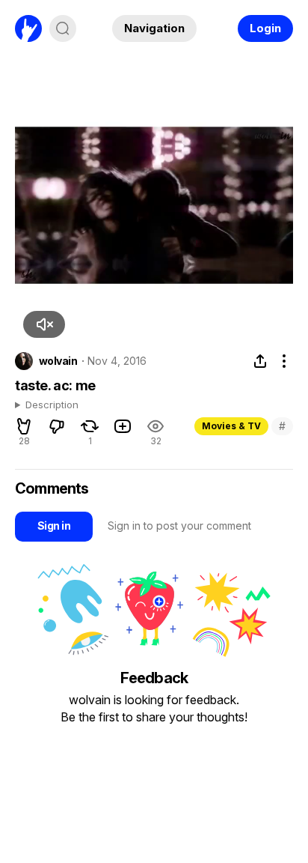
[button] (44, 324)
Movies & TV (231, 426)
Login (265, 28)
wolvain (58, 361)
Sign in (53, 525)
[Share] (260, 361)
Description (51, 405)
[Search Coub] (62, 28)
